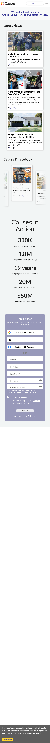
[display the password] (40, 380)
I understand (7, 740)
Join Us (35, 3)
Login (32, 416)
